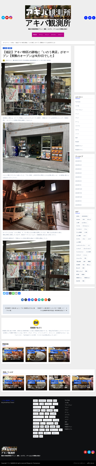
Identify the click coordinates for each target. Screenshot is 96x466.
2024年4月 (78, 173)
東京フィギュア (79, 271)
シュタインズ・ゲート (80, 245)
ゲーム (41, 34)
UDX (84, 219)
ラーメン (85, 255)
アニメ (47, 34)
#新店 (44, 60)
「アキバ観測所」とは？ (7, 400)
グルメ (60, 34)
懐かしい (89, 264)
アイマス (78, 225)
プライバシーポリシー (79, 463)
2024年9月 (78, 161)
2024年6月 (78, 165)
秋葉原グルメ (8, 352)
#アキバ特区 (40, 60)
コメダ (89, 238)
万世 (85, 258)
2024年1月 (78, 185)
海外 (76, 137)
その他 (5, 48)
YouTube (77, 102)
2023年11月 (78, 193)
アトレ (85, 229)
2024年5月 (78, 169)
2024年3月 (78, 177)
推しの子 (78, 267)
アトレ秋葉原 (79, 232)
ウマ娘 (85, 232)
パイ (89, 245)
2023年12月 (78, 189)
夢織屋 (89, 261)
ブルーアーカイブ (87, 248)
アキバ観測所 (48, 23)
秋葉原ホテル (79, 149)
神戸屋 (77, 274)
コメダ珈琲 (78, 242)
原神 (84, 261)
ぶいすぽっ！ (84, 222)
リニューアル (79, 258)
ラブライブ (78, 255)
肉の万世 (78, 280)
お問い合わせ (90, 463)
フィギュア (78, 248)
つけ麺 (77, 222)
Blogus (29, 463)
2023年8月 (78, 205)
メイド (77, 133)
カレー (84, 235)
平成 (83, 264)
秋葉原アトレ (79, 277)
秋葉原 (35, 34)
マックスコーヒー (80, 251)
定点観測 (78, 264)
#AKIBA (27, 60)
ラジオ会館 (88, 251)
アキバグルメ (8, 350)
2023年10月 (78, 197)
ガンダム (78, 238)
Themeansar (36, 463)
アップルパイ (79, 229)
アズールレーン (86, 225)
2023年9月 (78, 201)
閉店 (83, 280)
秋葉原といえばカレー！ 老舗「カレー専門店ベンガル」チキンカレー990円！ (35, 357)
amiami (78, 219)
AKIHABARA (85, 216)
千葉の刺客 (78, 261)
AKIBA (77, 216)
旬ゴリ (10, 60)
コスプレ (53, 34)
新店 (83, 267)
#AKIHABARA (32, 60)
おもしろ (89, 219)
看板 (86, 271)
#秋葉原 (49, 60)
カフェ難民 (78, 235)
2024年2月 (78, 181)
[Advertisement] (85, 69)
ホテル (77, 129)
